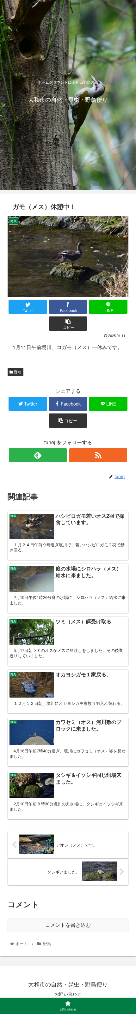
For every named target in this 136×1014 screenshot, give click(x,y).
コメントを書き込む (68, 925)
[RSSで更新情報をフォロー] (98, 455)
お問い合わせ (68, 994)
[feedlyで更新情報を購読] (38, 455)
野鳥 (17, 371)
